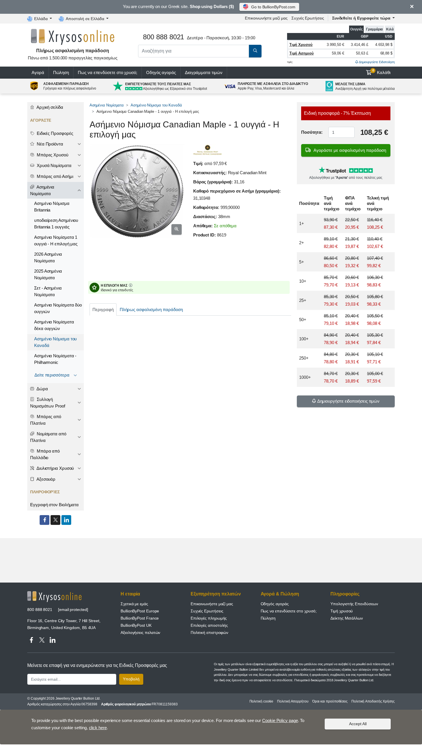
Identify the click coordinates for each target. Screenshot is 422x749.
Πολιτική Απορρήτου (293, 701)
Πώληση (61, 72)
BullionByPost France (140, 618)
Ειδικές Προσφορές (54, 133)
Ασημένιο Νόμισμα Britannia (51, 206)
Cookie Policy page (280, 720)
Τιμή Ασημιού (301, 53)
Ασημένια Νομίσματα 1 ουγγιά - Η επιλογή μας (56, 240)
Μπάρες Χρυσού (52, 154)
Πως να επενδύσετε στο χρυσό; (107, 72)
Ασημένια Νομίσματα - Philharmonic (55, 359)
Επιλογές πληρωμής (209, 618)
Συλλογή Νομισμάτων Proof (47, 402)
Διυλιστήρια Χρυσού (55, 468)
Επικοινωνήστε (266, 18)
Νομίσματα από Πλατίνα (48, 437)
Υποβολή (131, 679)
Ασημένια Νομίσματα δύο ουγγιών (58, 308)
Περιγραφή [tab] (102, 309)
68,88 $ (386, 53)
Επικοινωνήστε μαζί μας (212, 603)
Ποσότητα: (312, 132)
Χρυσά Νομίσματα (53, 165)
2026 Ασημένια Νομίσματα (48, 257)
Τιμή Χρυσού (301, 44)
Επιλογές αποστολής (209, 625)
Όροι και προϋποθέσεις (330, 701)
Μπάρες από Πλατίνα (45, 420)
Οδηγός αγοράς (161, 72)
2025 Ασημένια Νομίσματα (48, 274)
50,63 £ (362, 53)
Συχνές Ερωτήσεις (307, 18)
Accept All (358, 723)
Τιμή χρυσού (341, 611)
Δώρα (42, 388)
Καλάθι (381, 72)
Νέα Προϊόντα (49, 143)
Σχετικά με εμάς (134, 603)
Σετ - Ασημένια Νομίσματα (48, 291)
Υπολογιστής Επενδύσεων (354, 603)
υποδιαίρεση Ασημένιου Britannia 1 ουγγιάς (56, 223)
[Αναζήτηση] (255, 51)
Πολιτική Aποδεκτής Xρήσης (373, 701)
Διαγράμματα (203, 72)
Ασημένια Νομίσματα (107, 105)
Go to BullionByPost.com (273, 7)
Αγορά (38, 72)
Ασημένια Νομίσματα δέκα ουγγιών (54, 325)
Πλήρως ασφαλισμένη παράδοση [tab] (151, 309)
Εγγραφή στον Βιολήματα (54, 504)
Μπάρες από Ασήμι (54, 176)
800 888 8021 (39, 609)
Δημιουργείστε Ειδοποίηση (376, 62)
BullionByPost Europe (140, 611)
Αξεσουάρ (45, 479)
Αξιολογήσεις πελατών (140, 632)
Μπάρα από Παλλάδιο (45, 454)
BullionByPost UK (136, 625)
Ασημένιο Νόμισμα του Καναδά (156, 105)
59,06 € (338, 53)
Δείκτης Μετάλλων (346, 618)
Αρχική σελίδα (49, 107)
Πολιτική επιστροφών (209, 632)
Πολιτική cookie (261, 701)
